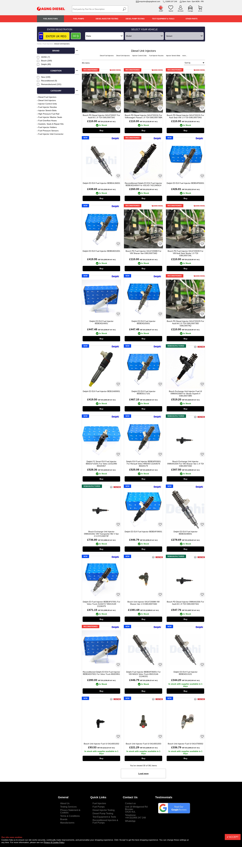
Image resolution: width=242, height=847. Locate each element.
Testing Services (68, 807)
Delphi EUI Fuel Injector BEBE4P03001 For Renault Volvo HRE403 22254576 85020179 (143, 463)
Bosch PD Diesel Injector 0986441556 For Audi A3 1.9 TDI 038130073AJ (185, 603)
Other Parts (191, 19)
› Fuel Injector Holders (47, 127)
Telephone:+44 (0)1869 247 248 (135, 816)
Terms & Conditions (70, 816)
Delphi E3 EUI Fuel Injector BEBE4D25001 (143, 322)
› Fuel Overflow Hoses (47, 120)
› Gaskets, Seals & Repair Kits (50, 124)
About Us (64, 803)
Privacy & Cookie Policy (54, 842)
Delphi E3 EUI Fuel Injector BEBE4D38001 (185, 532)
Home (39, 44)
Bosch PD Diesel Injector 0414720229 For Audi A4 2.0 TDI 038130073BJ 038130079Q (185, 323)
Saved (171, 11)
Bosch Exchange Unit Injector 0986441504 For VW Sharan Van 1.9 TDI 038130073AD (185, 463)
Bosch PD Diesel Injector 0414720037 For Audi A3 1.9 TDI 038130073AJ (101, 116)
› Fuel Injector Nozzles (47, 107)
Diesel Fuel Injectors (107, 55)
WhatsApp (130, 821)
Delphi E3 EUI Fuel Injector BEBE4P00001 (185, 183)
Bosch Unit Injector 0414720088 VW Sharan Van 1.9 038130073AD (143, 603)
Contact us (130, 803)
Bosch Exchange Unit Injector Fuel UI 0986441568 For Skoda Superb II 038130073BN (185, 393)
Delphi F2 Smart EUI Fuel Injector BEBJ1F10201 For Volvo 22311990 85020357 (101, 463)
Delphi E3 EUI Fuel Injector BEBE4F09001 (143, 531)
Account (180, 11)
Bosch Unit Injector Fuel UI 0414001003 (143, 744)
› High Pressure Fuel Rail (48, 114)
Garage (190, 11)
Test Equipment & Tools (163, 19)
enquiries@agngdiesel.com (149, 2)
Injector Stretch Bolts (173, 55)
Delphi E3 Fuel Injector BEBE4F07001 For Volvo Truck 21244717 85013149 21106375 (101, 604)
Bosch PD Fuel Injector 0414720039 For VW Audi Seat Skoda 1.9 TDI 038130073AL (185, 253)
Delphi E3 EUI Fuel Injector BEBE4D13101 (185, 673)
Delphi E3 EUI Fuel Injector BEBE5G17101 (143, 392)
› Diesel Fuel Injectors (46, 97)
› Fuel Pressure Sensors (48, 131)
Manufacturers (67, 823)
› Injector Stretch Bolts (47, 110)
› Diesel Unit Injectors (46, 100)
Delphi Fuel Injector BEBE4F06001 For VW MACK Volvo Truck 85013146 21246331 (143, 674)
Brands (63, 819)
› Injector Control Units (47, 104)
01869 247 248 (171, 2)
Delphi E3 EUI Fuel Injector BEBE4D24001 (101, 322)
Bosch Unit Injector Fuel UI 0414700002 (185, 744)
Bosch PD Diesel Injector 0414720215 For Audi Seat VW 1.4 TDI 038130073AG (185, 116)
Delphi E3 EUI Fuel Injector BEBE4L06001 (101, 183)
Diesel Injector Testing (107, 19)
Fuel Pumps (78, 19)
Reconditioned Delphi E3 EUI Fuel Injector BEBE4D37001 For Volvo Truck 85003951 (101, 673)
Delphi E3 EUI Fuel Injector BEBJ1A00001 (101, 391)
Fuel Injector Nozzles (156, 55)
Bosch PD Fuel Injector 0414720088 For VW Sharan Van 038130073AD (143, 252)
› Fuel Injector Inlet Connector (50, 134)
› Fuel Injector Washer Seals (49, 117)
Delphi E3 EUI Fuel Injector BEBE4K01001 (101, 251)
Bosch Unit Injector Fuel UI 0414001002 (101, 744)
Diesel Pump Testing (135, 19)
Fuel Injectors (50, 19)
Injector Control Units (139, 55)
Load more (143, 773)
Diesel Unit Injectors (123, 55)
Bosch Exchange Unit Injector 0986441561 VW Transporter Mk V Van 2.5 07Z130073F (101, 533)
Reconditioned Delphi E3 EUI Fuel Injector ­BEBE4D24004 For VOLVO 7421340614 (143, 184)
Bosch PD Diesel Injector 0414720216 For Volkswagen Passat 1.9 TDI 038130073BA (143, 116)
